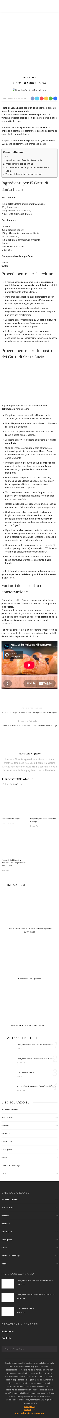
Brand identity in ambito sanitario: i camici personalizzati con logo (29, 725)
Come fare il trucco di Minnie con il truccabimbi (35, 1058)
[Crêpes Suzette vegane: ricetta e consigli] (43, 802)
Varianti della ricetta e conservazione (23, 174)
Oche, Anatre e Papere (25, 1072)
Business (29, 1133)
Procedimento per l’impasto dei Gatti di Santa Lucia (27, 169)
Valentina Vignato (9, 98)
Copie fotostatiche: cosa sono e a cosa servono (34, 1044)
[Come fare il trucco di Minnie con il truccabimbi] (8, 1061)
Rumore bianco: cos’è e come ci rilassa (29, 1025)
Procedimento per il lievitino (19, 164)
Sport (29, 1173)
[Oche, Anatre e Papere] (8, 1075)
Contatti (6, 1338)
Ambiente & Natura (29, 1109)
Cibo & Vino (29, 78)
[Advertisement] (29, 42)
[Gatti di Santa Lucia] (29, 90)
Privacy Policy (29, 1406)
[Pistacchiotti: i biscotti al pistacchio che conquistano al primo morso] (15, 843)
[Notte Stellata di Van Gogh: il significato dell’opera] (8, 1089)
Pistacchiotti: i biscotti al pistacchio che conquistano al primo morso (14, 863)
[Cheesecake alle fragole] (15, 802)
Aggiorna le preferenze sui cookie (29, 1413)
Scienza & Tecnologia (29, 1165)
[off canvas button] (4, 5)
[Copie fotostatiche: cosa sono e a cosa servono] (8, 1047)
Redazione (7, 1331)
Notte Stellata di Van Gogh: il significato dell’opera (36, 1086)
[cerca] (54, 5)
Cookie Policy (29, 1410)
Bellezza (29, 1125)
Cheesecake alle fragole (11, 819)
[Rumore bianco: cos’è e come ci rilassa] (29, 1006)
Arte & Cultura (29, 1117)
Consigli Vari (29, 1149)
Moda (29, 1157)
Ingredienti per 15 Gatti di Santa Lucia (23, 160)
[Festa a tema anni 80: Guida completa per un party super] (29, 909)
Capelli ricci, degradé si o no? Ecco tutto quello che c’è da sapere (29, 712)
